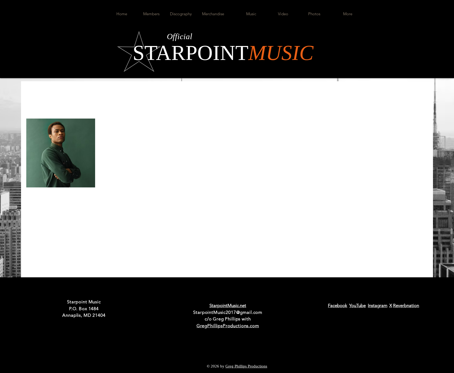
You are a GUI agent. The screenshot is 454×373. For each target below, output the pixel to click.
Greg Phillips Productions (246, 366)
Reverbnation (406, 305)
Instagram (377, 305)
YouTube (357, 305)
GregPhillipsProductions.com (228, 325)
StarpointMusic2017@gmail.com (227, 312)
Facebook (337, 305)
